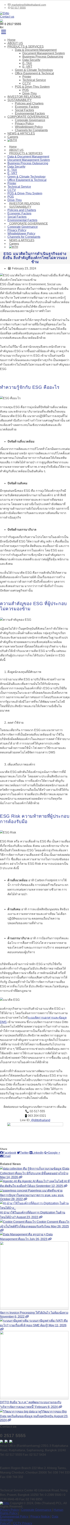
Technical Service (34, 80)
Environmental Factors (30, 113)
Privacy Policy (24, 123)
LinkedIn (37, 1152)
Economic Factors (27, 106)
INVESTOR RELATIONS (24, 96)
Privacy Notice (40, 1516)
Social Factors (24, 110)
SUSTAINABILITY (19, 100)
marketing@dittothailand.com (28, 4)
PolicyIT (5, 1523)
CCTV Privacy (22, 1523)
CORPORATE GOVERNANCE (28, 116)
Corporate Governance (30, 120)
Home (11, 39)
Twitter (24, 1152)
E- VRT (27, 66)
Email (7, 1156)
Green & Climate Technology (34, 70)
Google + (54, 1152)
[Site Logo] (4, 13)
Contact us (7, 16)
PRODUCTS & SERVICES (25, 46)
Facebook (9, 1152)
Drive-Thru (29, 93)
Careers (12, 136)
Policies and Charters (29, 103)
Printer (26, 76)
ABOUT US (15, 43)
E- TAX (27, 63)
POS (25, 90)
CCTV (26, 83)
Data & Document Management (36, 49)
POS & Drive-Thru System (32, 86)
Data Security (31, 60)
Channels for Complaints (31, 130)
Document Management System (43, 53)
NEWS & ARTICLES (21, 133)
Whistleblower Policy (29, 126)
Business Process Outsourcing (42, 56)
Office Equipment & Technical (34, 73)
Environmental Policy (14, 1516)
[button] (3, 32)
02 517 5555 (18, 7)
